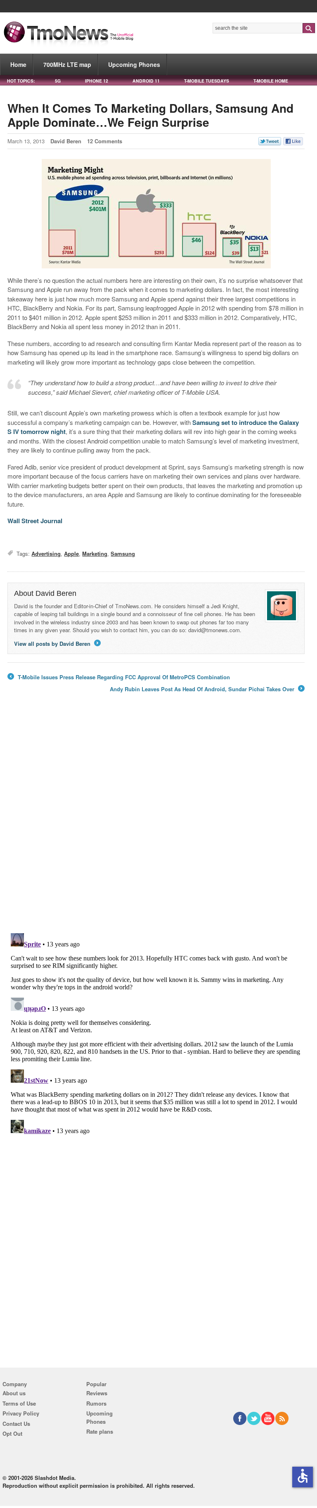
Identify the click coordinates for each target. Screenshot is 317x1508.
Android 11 (146, 81)
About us (14, 1393)
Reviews (96, 1393)
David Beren (65, 141)
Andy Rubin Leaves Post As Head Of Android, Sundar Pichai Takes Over (206, 689)
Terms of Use (19, 1403)
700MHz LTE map (67, 64)
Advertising (46, 553)
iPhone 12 (96, 81)
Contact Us (16, 1423)
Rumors (96, 1403)
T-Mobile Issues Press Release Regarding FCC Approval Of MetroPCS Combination (118, 677)
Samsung (123, 553)
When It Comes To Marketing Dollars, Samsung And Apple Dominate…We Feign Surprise (150, 115)
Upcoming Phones (134, 64)
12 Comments (104, 141)
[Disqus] (156, 1033)
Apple (71, 553)
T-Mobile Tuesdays (206, 81)
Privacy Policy (20, 1413)
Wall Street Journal (34, 520)
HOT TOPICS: (21, 81)
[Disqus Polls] (156, 819)
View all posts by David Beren (56, 643)
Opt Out (12, 1433)
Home (18, 64)
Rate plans (99, 1431)
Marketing (94, 553)
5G (58, 81)
